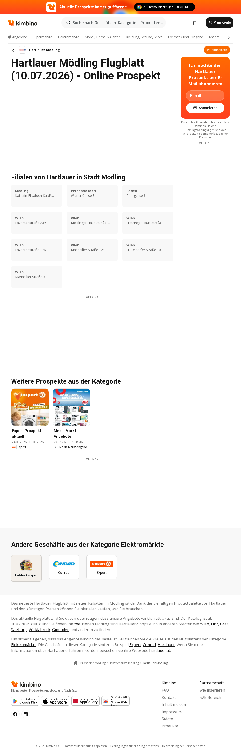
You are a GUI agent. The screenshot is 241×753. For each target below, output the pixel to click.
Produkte (170, 726)
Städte (167, 718)
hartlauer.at (159, 650)
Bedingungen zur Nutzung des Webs (134, 746)
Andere (214, 37)
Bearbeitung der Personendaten (183, 746)
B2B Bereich (210, 697)
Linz (214, 624)
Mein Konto (222, 22)
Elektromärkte (68, 37)
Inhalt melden (174, 704)
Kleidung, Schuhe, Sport (144, 37)
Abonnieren (219, 50)
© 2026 (48, 746)
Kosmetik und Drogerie (185, 37)
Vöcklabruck (39, 629)
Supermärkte (42, 37)
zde (77, 624)
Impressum (172, 711)
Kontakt (169, 697)
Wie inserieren (212, 690)
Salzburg (19, 629)
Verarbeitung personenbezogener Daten (205, 135)
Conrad (149, 644)
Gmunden (60, 629)
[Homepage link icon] (75, 663)
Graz (224, 624)
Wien (204, 624)
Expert (135, 644)
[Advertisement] (92, 332)
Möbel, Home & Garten (102, 37)
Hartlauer (166, 644)
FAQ (165, 690)
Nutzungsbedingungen (200, 130)
